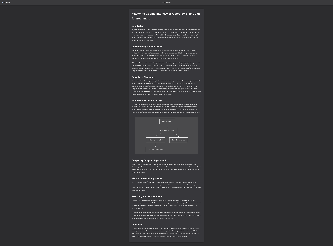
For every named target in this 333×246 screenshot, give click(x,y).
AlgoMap (7, 2)
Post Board (166, 3)
